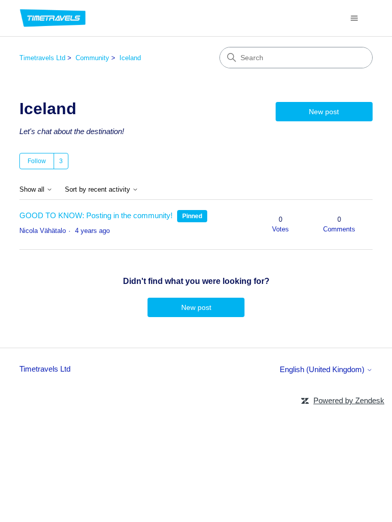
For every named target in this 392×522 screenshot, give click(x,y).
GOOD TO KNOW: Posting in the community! (96, 215)
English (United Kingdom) (323, 369)
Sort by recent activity (98, 189)
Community (92, 58)
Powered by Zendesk (348, 400)
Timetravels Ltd (42, 58)
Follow (37, 161)
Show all (32, 189)
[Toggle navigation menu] (354, 18)
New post (324, 112)
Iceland (130, 58)
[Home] (52, 18)
